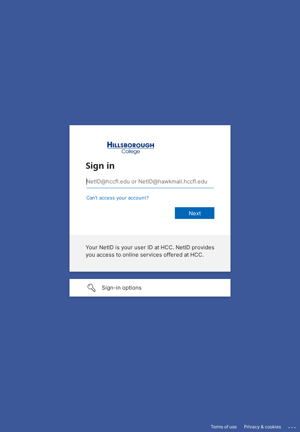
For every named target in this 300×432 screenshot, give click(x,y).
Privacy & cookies (262, 426)
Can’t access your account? (117, 198)
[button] (150, 288)
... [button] (292, 425)
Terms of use (224, 426)
